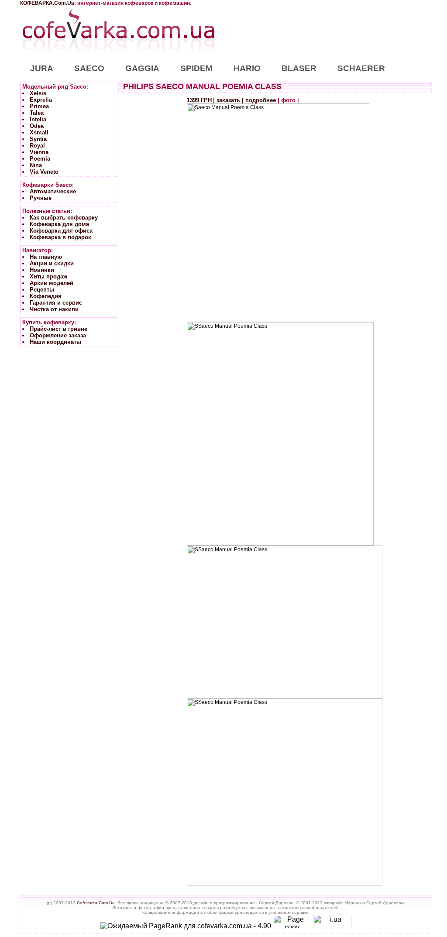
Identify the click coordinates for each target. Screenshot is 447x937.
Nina (36, 165)
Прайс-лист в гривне (58, 329)
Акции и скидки (52, 263)
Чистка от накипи (54, 309)
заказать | (231, 100)
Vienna (39, 152)
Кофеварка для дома (59, 224)
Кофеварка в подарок (60, 237)
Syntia (38, 139)
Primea (39, 106)
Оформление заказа (58, 335)
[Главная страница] (118, 53)
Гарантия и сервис (56, 302)
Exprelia (41, 99)
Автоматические (53, 191)
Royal (37, 145)
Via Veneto (44, 171)
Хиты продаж (48, 276)
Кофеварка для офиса (61, 230)
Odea (37, 126)
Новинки (42, 270)
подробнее (260, 100)
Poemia (40, 158)
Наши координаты (55, 342)
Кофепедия (46, 296)
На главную (46, 257)
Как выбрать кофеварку (64, 217)
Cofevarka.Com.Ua (96, 902)
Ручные (41, 198)
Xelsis (38, 93)
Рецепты (42, 289)
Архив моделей (51, 283)
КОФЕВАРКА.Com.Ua (47, 3)
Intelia (38, 119)
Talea (37, 113)
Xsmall (39, 132)
